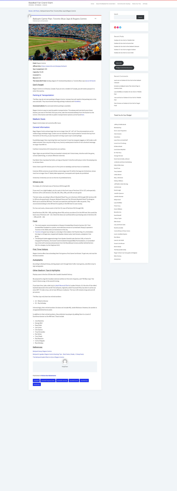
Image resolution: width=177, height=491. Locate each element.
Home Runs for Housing (123, 3)
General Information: (41, 127)
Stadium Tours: (39, 119)
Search (116, 14)
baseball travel (74, 380)
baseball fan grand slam (47, 380)
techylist (116, 86)
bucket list (37, 384)
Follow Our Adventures (48, 375)
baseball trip (84, 380)
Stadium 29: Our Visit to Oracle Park (123, 43)
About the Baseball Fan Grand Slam (105, 3)
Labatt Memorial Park (62, 285)
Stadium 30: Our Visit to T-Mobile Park (124, 40)
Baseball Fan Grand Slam (41, 3)
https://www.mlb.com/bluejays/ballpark (54, 66)
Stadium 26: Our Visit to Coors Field (123, 53)
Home (92, 3)
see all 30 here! (90, 81)
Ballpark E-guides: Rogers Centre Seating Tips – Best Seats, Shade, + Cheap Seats (58, 354)
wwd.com (116, 80)
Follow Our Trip (136, 3)
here (82, 115)
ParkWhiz (78, 101)
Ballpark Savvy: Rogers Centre (42, 351)
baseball (36, 380)
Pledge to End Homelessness (124, 68)
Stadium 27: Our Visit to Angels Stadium (125, 49)
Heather (65, 366)
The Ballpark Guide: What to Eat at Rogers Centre (48, 357)
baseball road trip (62, 380)
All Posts (145, 3)
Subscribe (119, 63)
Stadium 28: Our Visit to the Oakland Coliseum (126, 46)
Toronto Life (39, 232)
